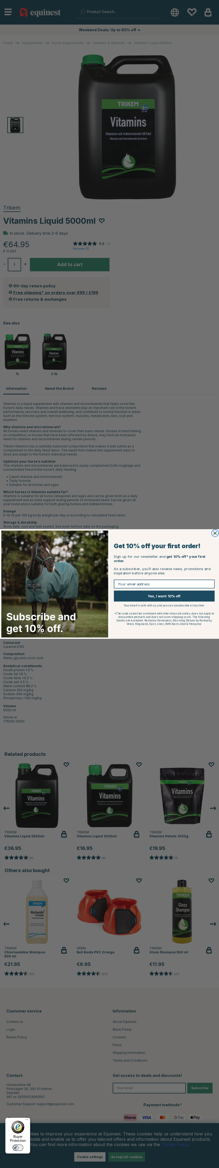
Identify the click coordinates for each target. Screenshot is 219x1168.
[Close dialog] (215, 533)
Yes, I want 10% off (164, 596)
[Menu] (27, 1121)
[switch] (18, 1147)
